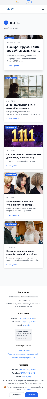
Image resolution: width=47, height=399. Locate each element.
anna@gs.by (26, 376)
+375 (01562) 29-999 (27, 322)
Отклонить (17, 394)
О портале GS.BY (23, 350)
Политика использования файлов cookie (23, 354)
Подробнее (26, 389)
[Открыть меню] (43, 9)
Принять (31, 394)
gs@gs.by (26, 325)
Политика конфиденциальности (23, 358)
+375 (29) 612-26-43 (27, 373)
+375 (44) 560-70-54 (26, 318)
